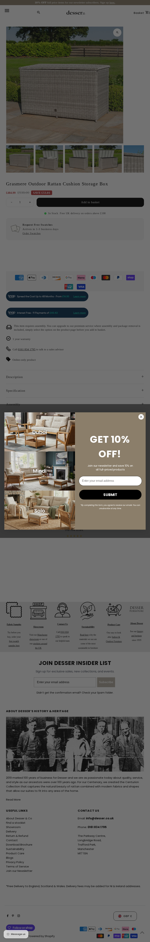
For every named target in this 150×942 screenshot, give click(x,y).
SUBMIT (110, 494)
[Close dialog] (141, 417)
